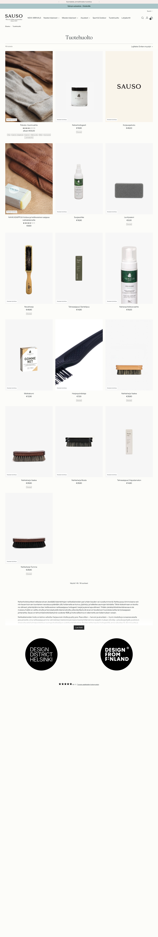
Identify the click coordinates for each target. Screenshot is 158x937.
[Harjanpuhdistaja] (79, 354)
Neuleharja (29, 307)
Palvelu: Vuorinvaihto (29, 125)
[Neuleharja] (29, 268)
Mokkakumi (29, 393)
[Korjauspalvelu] (129, 86)
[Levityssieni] (129, 178)
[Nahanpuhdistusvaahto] (129, 268)
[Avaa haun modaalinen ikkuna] (142, 18)
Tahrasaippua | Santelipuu (79, 307)
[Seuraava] (99, 2)
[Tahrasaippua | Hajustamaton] (129, 441)
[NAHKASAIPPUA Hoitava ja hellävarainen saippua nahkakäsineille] (29, 178)
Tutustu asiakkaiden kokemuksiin (88, 684)
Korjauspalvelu (129, 125)
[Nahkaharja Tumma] (29, 528)
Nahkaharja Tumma (29, 567)
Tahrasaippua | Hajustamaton (129, 480)
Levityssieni (129, 217)
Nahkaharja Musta (79, 480)
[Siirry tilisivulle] (147, 18)
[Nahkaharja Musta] (79, 441)
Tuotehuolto (17, 26)
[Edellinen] (59, 2)
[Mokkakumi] (29, 354)
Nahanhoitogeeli (79, 125)
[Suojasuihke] (79, 178)
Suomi (149, 11)
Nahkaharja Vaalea (129, 393)
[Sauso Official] (13, 17)
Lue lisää (79, 627)
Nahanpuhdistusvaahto (129, 307)
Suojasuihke (79, 217)
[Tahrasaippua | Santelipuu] (79, 268)
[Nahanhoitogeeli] (79, 86)
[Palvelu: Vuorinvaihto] (29, 86)
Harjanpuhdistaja (79, 393)
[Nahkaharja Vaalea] (129, 354)
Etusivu (7, 26)
